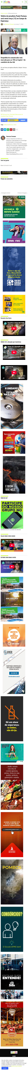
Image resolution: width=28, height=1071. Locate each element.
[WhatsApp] (8, 129)
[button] (1, 2)
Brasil (15, 124)
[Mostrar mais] (17, 129)
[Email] (14, 129)
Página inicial (4, 13)
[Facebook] (2, 129)
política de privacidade (16, 1066)
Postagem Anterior (5, 193)
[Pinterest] (11, 129)
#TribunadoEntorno (12, 13)
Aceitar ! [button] (5, 1068)
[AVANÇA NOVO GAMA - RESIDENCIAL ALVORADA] (14, 207)
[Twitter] (5, 129)
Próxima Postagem (22, 193)
